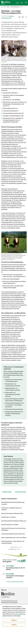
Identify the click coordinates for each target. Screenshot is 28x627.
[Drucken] (19, 17)
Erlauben (14, 624)
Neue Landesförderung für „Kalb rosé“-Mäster (13, 537)
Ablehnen (14, 620)
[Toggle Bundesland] (17, 3)
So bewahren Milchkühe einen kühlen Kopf (13, 534)
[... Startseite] (5, 3)
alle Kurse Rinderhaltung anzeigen (15, 581)
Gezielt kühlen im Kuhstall (8, 517)
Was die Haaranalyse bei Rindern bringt (12, 513)
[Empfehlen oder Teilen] (26, 17)
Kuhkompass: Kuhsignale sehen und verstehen (11, 508)
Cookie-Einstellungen (19, 614)
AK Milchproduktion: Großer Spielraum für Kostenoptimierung (12, 542)
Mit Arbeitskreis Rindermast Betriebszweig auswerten (12, 503)
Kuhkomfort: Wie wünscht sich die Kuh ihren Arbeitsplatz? (13, 529)
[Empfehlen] (23, 17)
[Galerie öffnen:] (14, 48)
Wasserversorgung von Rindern (9, 524)
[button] (26, 2)
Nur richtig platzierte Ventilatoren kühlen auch (13, 521)
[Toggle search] (22, 3)
